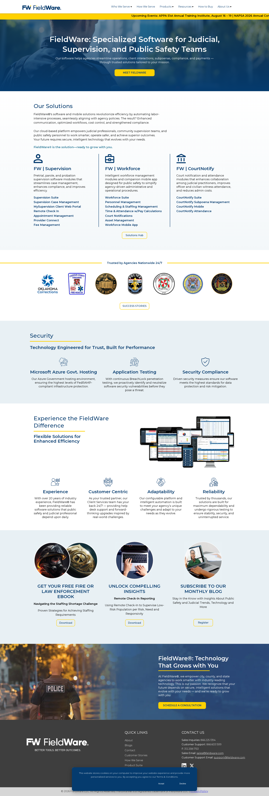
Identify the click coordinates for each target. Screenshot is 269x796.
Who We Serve (120, 6)
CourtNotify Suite (189, 197)
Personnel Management (123, 202)
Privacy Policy (199, 791)
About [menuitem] (129, 740)
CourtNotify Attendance (194, 211)
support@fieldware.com (229, 757)
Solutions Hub (134, 235)
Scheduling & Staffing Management (131, 206)
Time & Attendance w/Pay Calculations (133, 211)
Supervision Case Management (56, 202)
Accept (161, 784)
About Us (223, 6)
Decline (182, 784)
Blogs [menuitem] (128, 745)
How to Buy (205, 6)
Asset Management (119, 220)
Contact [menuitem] (130, 750)
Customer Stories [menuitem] (136, 755)
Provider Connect (46, 220)
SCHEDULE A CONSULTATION (182, 705)
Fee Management (47, 225)
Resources (184, 6)
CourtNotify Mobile (190, 206)
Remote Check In (46, 211)
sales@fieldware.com (210, 753)
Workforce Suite (117, 197)
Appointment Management (54, 216)
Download (65, 622)
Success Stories (134, 306)
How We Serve (146, 6)
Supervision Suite (46, 197)
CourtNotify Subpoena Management (203, 202)
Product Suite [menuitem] (134, 765)
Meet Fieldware (134, 72)
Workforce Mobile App (121, 225)
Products (165, 6)
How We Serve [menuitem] (134, 760)
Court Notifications (118, 216)
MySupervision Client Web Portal (57, 206)
